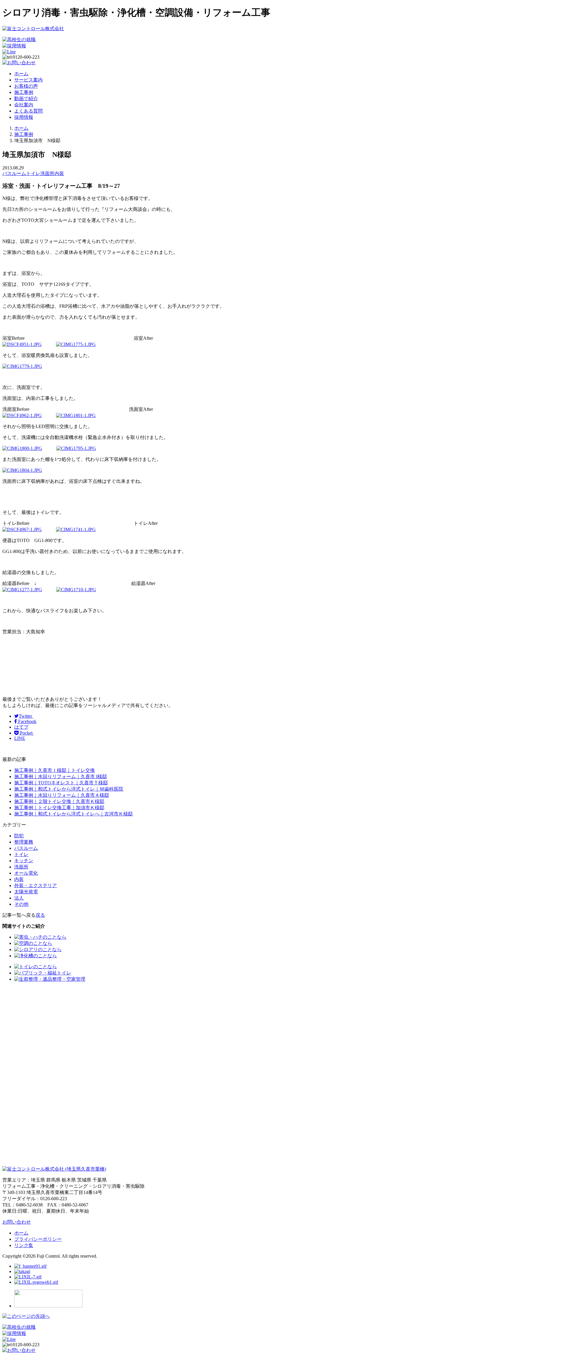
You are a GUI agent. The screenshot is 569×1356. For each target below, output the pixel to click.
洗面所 (47, 173)
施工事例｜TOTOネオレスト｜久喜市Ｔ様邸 (61, 782)
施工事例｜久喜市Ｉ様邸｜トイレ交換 (54, 770)
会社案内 (23, 104)
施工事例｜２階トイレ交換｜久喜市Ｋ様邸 (59, 801)
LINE (19, 738)
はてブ (21, 727)
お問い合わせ (16, 1221)
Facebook (26, 721)
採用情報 (23, 117)
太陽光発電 (26, 891)
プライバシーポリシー (38, 1239)
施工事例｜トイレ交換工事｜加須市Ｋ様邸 (59, 807)
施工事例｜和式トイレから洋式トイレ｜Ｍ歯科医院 (68, 788)
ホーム (21, 73)
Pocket (26, 732)
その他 (21, 904)
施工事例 (23, 92)
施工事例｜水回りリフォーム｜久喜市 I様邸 (60, 776)
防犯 (19, 835)
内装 (59, 173)
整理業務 (23, 841)
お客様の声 (26, 86)
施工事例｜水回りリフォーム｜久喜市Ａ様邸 (61, 795)
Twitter (26, 716)
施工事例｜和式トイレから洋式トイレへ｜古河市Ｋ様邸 (73, 813)
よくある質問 (28, 110)
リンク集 (23, 1245)
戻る (40, 915)
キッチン (23, 860)
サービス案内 (28, 79)
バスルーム (14, 173)
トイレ (33, 173)
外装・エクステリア (35, 885)
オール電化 (26, 873)
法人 (19, 897)
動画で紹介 (26, 98)
